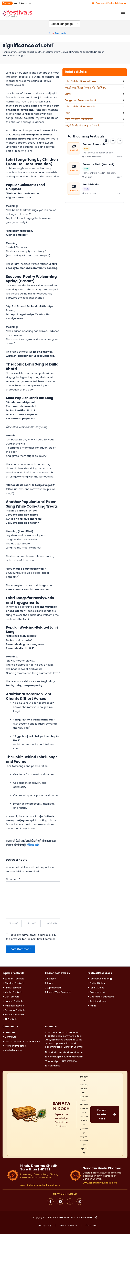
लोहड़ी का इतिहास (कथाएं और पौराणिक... (85, 87)
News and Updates (15, 1045)
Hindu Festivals (13, 987)
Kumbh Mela (90, 184)
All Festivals (11, 1019)
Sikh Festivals (12, 996)
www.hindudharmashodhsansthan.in (40, 1185)
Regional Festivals (14, 1014)
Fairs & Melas (97, 987)
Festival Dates (97, 983)
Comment (13, 879)
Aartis (93, 1005)
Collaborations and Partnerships (22, 1041)
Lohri (67, 113)
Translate (61, 33)
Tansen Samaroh (93, 144)
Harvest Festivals (14, 1001)
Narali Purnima (22, 3)
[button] (112, 140)
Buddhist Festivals (14, 978)
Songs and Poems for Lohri (80, 100)
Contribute (10, 1036)
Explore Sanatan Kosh (101, 1114)
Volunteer (10, 1032)
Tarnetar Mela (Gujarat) (98, 164)
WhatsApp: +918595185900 (62, 1061)
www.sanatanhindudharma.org (100, 1182)
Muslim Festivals (13, 992)
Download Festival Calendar (111, 3)
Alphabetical (54, 987)
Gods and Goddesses (102, 996)
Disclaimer (91, 1225)
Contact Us (54, 1065)
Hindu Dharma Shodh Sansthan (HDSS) (76, 1217)
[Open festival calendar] (106, 140)
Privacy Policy (44, 1225)
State (50, 983)
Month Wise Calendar (59, 992)
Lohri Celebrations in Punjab (81, 81)
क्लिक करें (33, 845)
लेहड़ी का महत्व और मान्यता (79, 119)
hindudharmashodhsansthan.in (65, 1052)
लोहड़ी (68, 94)
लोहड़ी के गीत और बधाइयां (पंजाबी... (82, 125)
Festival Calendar (99, 978)
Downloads (96, 992)
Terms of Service (68, 1225)
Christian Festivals (14, 983)
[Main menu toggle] (123, 13)
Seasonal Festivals (15, 1010)
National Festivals (14, 1005)
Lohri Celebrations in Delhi (80, 106)
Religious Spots (98, 1001)
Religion (51, 978)
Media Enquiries (13, 1050)
